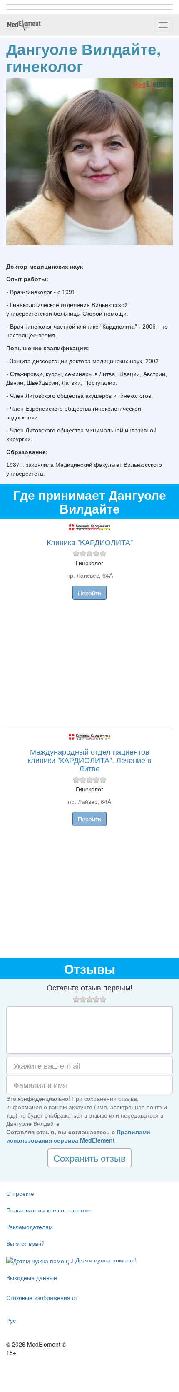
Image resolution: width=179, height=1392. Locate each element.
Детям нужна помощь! (105, 1260)
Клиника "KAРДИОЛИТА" (90, 541)
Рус (11, 1320)
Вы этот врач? (25, 1243)
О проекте (20, 1193)
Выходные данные (31, 1277)
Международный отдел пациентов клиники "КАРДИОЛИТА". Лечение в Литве (89, 759)
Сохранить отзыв (89, 1157)
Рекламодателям (29, 1226)
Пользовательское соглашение (48, 1210)
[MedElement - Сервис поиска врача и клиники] (23, 25)
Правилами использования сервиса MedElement (78, 1136)
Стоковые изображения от (42, 1297)
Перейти (89, 593)
